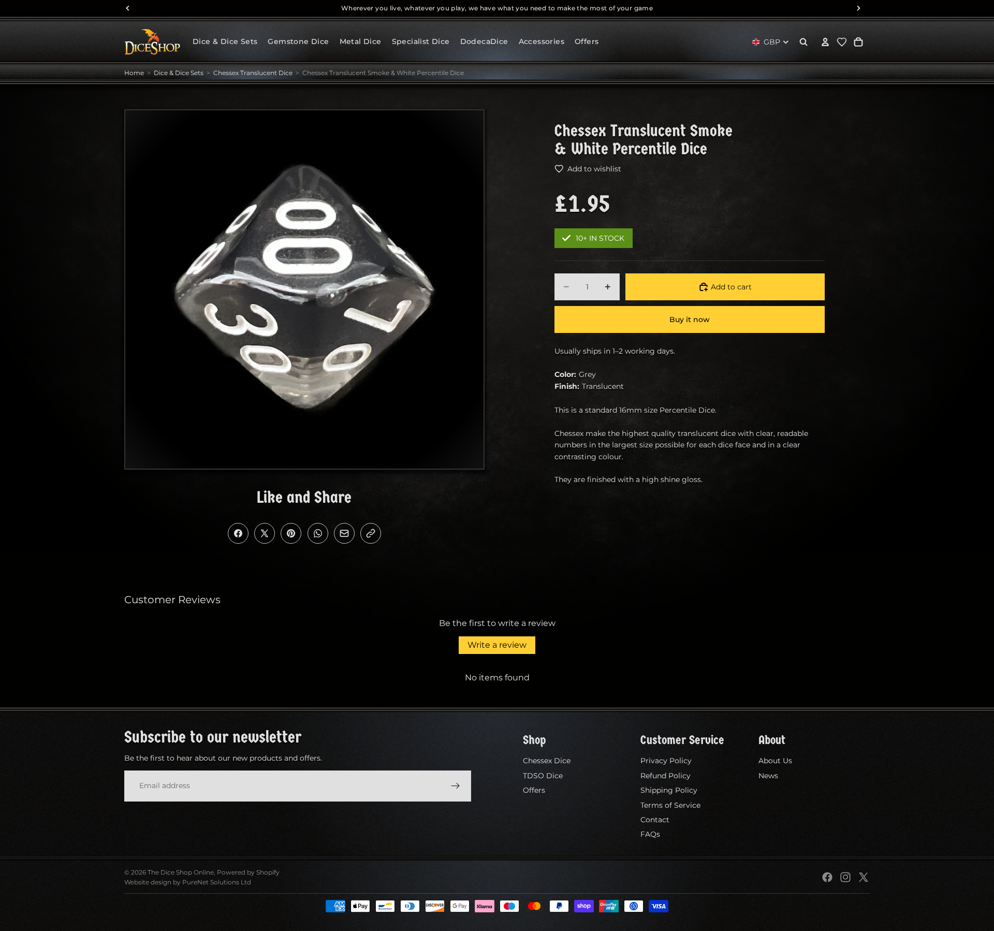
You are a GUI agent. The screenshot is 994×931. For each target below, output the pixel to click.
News (768, 775)
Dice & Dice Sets (178, 73)
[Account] (825, 42)
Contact (654, 819)
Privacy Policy (666, 760)
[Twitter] (863, 877)
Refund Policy (665, 775)
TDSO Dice (543, 775)
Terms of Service (670, 804)
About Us (775, 760)
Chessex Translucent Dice (253, 73)
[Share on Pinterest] (291, 533)
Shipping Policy (668, 790)
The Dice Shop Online (181, 872)
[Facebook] (827, 877)
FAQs (650, 834)
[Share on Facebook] (238, 533)
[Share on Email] (344, 533)
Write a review (497, 645)
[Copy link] (370, 533)
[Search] (803, 42)
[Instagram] (845, 877)
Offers (534, 790)
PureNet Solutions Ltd (216, 882)
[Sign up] (455, 785)
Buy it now (689, 319)
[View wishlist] (842, 42)
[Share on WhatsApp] (318, 533)
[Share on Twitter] (264, 533)
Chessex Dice (547, 760)
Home (134, 73)
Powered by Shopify (248, 872)
